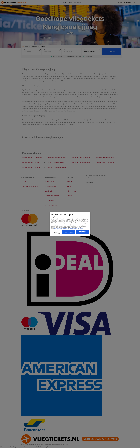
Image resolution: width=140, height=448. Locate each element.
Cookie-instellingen (56, 233)
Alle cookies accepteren (82, 232)
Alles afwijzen (69, 232)
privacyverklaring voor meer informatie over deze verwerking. (68, 228)
